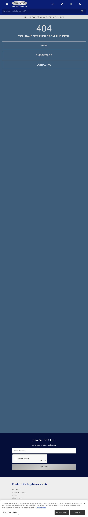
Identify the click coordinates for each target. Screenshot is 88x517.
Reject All (77, 512)
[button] (7, 4)
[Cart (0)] (80, 4)
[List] (52, 4)
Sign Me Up (44, 467)
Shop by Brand (17, 498)
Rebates (15, 495)
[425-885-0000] (71, 4)
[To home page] (19, 4)
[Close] (84, 503)
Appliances (16, 489)
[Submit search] (82, 11)
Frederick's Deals (18, 492)
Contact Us (44, 65)
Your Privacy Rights (10, 512)
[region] (44, 508)
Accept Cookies (61, 512)
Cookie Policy (41, 508)
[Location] (62, 4)
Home (44, 45)
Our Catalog (44, 55)
